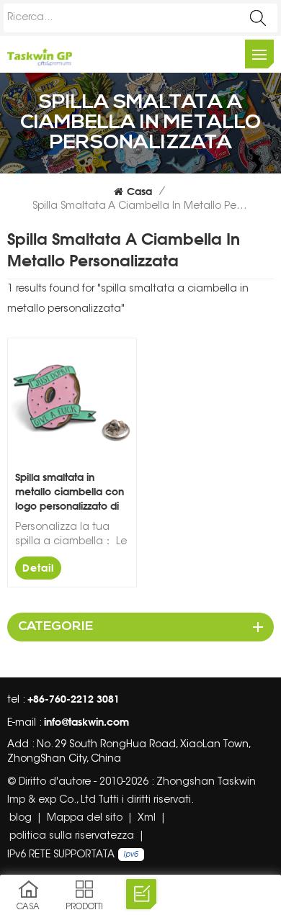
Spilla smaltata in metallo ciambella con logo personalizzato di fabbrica (69, 492)
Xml (147, 818)
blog (20, 818)
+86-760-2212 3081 (73, 699)
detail (38, 568)
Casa (139, 191)
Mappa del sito (84, 818)
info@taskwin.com (86, 722)
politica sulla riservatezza (71, 836)
